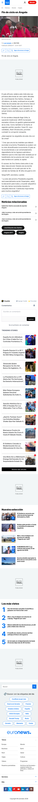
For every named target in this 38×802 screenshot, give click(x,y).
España (27, 709)
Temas (4, 740)
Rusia (27, 718)
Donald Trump (14, 718)
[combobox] (19, 687)
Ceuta (31, 723)
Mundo (14, 7)
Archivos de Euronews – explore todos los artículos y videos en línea (28, 768)
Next (3, 753)
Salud (22, 753)
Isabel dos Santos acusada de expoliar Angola (14, 206)
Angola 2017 (8, 232)
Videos (4, 761)
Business (4, 748)
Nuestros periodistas (8, 765)
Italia (27, 713)
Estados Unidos (13, 709)
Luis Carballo (7, 43)
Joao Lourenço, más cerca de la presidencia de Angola (16, 220)
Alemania (19, 723)
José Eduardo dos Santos (13, 228)
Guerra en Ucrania (13, 704)
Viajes (3, 757)
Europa (4, 744)
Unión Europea (14, 713)
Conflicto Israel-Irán (19, 699)
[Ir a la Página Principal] (7, 2)
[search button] (34, 687)
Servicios (5, 777)
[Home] (2, 7)
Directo (32, 2)
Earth (22, 748)
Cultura (22, 757)
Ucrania (8, 723)
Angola (20, 7)
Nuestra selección (12, 509)
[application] (19, 26)
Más (3, 782)
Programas (23, 761)
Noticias (7, 7)
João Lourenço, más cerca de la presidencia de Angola (16, 213)
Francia (28, 704)
